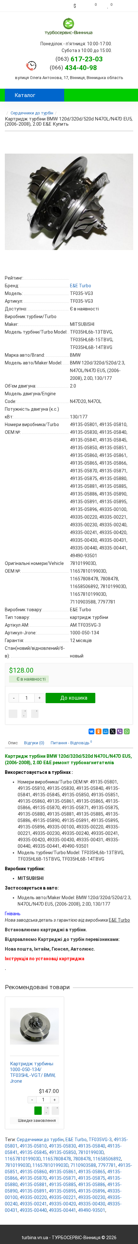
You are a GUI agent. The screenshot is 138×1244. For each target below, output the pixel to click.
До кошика (73, 698)
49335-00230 (91, 1197)
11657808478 (57, 1158)
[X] (113, 731)
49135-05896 (91, 1191)
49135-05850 (62, 1152)
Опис (13, 742)
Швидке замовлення (37, 1120)
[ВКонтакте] (91, 731)
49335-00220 (33, 1197)
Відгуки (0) (34, 742)
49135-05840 (91, 1146)
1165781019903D (23, 1158)
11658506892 (107, 1158)
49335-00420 (62, 1203)
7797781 (107, 1165)
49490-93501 (91, 1210)
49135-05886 (91, 1184)
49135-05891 (33, 1191)
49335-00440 (33, 1210)
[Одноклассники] (98, 731)
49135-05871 (62, 1178)
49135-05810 (33, 1146)
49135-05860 (33, 1171)
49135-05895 (62, 1191)
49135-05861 (62, 1171)
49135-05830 (62, 1146)
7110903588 (83, 1165)
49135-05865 (91, 1171)
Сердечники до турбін (32, 113)
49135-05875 (91, 1178)
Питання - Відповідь (71, 742)
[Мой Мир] (105, 731)
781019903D (91, 1152)
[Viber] (120, 731)
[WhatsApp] (127, 731)
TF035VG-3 (100, 1139)
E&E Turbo (76, 1139)
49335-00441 (62, 1210)
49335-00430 (91, 1203)
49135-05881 (33, 1184)
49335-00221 (62, 1197)
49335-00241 (33, 1203)
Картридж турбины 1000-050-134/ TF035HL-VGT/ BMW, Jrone (33, 1072)
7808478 (82, 1158)
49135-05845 (33, 1152)
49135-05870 (33, 1178)
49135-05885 (62, 1184)
